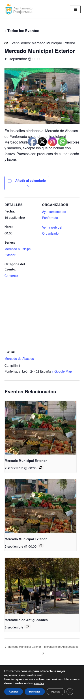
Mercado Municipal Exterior (26, 460)
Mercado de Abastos (19, 358)
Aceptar (13, 691)
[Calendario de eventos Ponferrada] (20, 9)
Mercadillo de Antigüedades (26, 620)
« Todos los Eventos (21, 30)
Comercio (11, 275)
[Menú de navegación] (75, 9)
